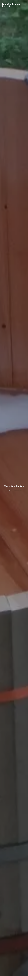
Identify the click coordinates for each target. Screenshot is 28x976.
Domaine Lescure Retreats (11, 5)
